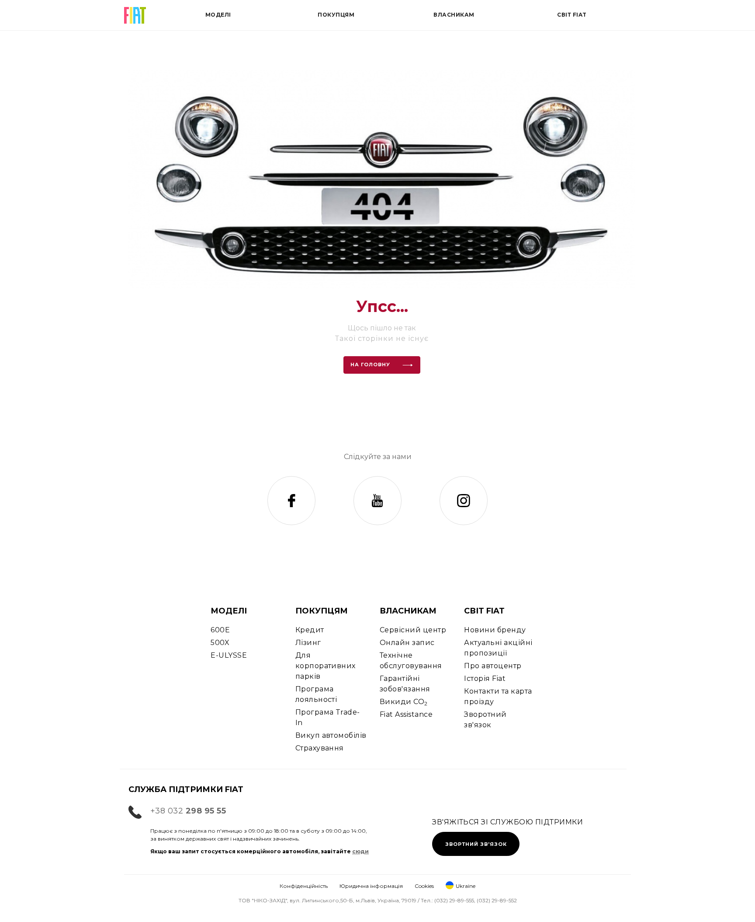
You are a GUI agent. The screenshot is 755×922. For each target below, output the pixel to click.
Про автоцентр (492, 666)
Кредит (309, 630)
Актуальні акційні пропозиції (498, 647)
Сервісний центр (413, 630)
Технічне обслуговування (411, 660)
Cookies (424, 886)
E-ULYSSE (229, 655)
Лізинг (308, 642)
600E (220, 630)
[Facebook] (291, 500)
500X (220, 642)
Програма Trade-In (327, 717)
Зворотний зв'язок (485, 719)
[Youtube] (377, 500)
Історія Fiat (485, 678)
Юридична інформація (371, 886)
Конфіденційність (304, 886)
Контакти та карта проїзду (498, 696)
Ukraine (465, 886)
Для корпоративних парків (325, 665)
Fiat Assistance (406, 714)
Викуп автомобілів (331, 735)
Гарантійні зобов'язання (405, 683)
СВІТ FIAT (484, 611)
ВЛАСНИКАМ (408, 611)
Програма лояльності (316, 694)
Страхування (319, 748)
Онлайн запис (407, 642)
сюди (360, 851)
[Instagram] (464, 500)
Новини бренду (495, 630)
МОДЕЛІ (229, 611)
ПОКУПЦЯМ (321, 611)
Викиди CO (404, 702)
